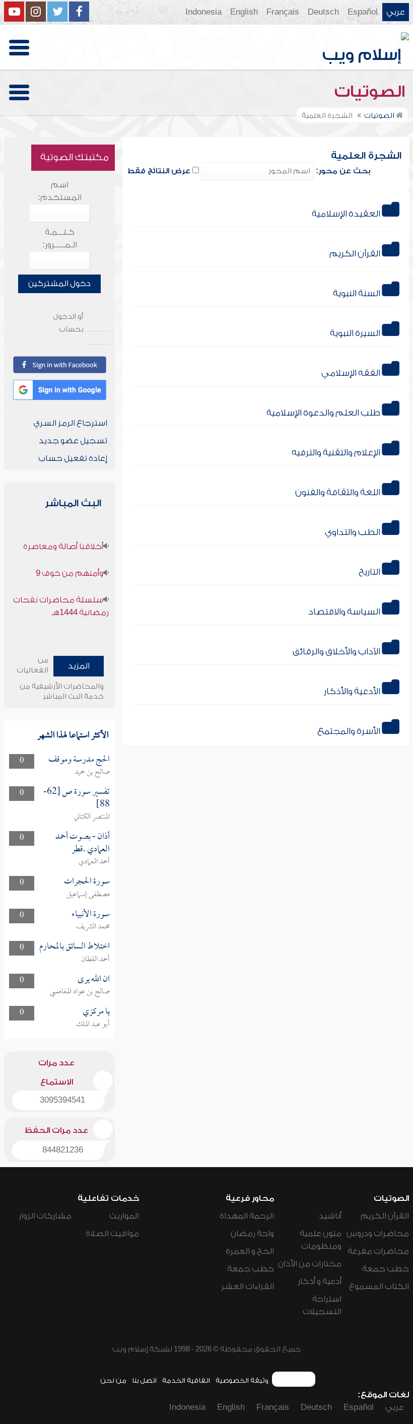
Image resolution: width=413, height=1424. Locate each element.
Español (363, 12)
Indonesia (203, 12)
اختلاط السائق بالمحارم (74, 947)
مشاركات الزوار (45, 1215)
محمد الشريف (93, 927)
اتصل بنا (144, 1380)
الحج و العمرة (250, 1251)
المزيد (79, 665)
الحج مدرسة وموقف (79, 760)
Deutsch (323, 12)
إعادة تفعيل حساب (72, 458)
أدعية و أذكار (319, 1281)
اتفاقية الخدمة (186, 1380)
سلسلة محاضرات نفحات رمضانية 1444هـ (61, 606)
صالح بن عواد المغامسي (80, 992)
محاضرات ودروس (378, 1233)
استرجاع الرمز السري (70, 423)
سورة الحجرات (87, 882)
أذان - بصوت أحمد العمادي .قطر (82, 843)
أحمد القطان (95, 960)
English (244, 12)
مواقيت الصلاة (112, 1233)
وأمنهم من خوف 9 (69, 573)
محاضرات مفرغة (378, 1251)
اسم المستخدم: (60, 191)
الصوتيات (371, 92)
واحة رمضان (252, 1233)
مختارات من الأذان (309, 1263)
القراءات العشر (247, 1286)
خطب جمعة (385, 1268)
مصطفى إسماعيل (88, 895)
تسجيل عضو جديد (73, 440)
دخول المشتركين (59, 283)
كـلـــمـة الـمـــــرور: (59, 238)
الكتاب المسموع (379, 1286)
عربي (395, 12)
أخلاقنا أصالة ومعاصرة (63, 546)
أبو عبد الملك (93, 1024)
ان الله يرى (94, 979)
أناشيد (330, 1215)
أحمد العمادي (94, 862)
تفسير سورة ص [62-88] (76, 798)
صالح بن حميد (92, 772)
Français (282, 12)
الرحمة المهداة (247, 1215)
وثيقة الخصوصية (242, 1380)
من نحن (113, 1380)
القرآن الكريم (385, 1215)
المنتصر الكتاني (92, 817)
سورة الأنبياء (91, 914)
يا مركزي (96, 1012)
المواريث (124, 1215)
